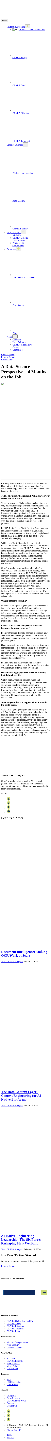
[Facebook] (8, 1420)
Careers (15, 347)
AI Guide (16, 235)
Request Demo (7, 357)
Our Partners (18, 245)
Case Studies (18, 305)
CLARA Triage (19, 57)
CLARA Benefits (20, 238)
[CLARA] (25, 18)
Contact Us (17, 350)
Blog (14, 333)
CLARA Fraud (19, 85)
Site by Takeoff (14, 1430)
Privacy (10, 1437)
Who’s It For (18, 243)
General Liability (20, 228)
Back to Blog (7, 359)
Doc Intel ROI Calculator (23, 277)
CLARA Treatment (21, 141)
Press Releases (19, 342)
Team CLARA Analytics (12, 961)
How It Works (18, 240)
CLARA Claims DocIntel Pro (32, 29)
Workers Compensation (22, 173)
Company (16, 339)
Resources (11, 249)
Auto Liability (18, 201)
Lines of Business (15, 145)
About (9, 337)
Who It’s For (12, 1366)
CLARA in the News (22, 345)
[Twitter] (8, 1416)
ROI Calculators (14, 1382)
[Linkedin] (8, 1412)
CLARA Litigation (20, 113)
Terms (9, 1435)
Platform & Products (16, 27)
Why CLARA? (14, 232)
